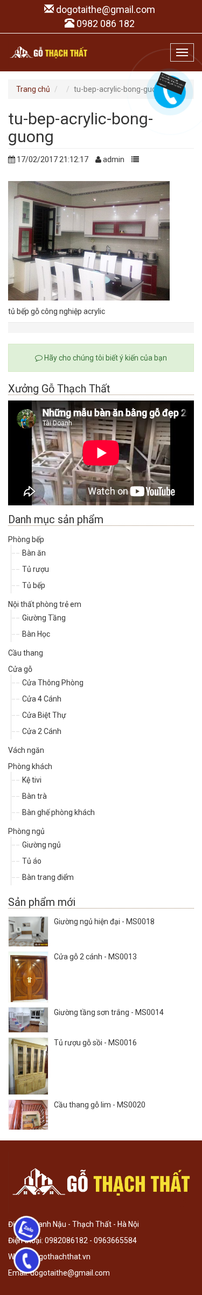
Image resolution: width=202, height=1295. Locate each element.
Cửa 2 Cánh (41, 731)
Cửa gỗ (20, 669)
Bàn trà (34, 796)
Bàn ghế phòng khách (58, 812)
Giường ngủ (41, 844)
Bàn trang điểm (48, 877)
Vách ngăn (26, 750)
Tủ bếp (33, 585)
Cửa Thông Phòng (52, 682)
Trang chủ (33, 89)
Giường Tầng (44, 617)
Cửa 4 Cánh (41, 699)
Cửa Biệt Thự (44, 715)
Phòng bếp (26, 539)
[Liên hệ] (168, 82)
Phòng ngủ (26, 831)
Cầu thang (25, 653)
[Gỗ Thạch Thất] (48, 52)
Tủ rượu (35, 569)
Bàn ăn (34, 553)
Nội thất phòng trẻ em (44, 604)
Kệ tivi (31, 780)
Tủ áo (31, 861)
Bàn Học (36, 634)
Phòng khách (30, 766)
